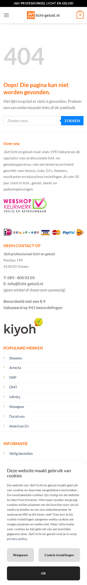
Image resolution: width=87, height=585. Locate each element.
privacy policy (17, 539)
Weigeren (20, 555)
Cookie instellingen (59, 555)
